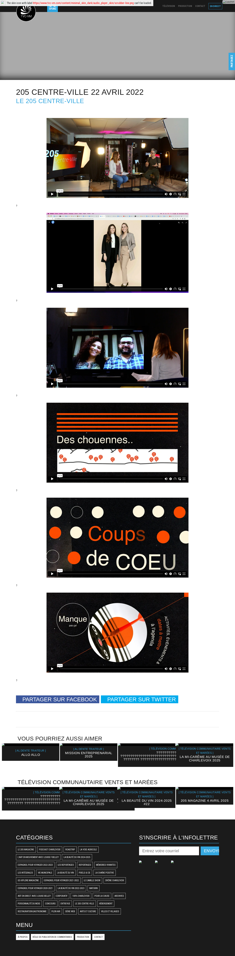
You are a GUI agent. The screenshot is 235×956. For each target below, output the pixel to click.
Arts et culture (88, 911)
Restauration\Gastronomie (32, 911)
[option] (30, 752)
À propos (23, 937)
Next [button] (227, 757)
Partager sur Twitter (141, 699)
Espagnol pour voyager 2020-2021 (35, 888)
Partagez (231, 64)
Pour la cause (102, 896)
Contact (98, 937)
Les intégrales (25, 872)
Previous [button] (7, 757)
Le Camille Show (92, 880)
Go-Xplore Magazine (28, 880)
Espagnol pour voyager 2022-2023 (35, 865)
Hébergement (106, 903)
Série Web (70, 911)
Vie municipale (45, 872)
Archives (119, 896)
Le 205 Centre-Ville (50, 100)
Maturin (93, 888)
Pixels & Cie (84, 872)
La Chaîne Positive (104, 872)
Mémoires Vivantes (106, 865)
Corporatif (61, 896)
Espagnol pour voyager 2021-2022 (61, 880)
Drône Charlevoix (114, 880)
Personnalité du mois (29, 903)
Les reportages (66, 865)
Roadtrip (70, 849)
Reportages (85, 865)
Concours (50, 903)
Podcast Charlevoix (49, 849)
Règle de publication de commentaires (52, 937)
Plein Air (55, 911)
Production (83, 937)
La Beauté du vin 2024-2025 (77, 857)
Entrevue (65, 903)
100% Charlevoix (81, 896)
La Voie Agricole (88, 849)
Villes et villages (110, 911)
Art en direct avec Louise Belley (34, 896)
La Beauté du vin (65, 872)
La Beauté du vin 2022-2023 (71, 888)
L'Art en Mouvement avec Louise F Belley (38, 857)
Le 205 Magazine (26, 849)
